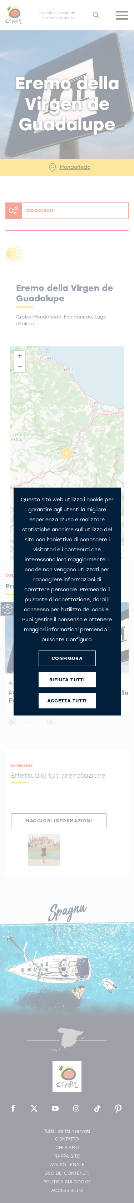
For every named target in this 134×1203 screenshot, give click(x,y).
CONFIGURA (67, 658)
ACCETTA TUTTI (67, 700)
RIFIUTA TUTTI (67, 679)
